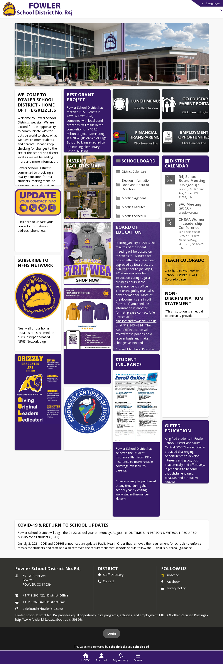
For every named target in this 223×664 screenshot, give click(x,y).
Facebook (173, 582)
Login (111, 633)
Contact (108, 581)
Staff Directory (113, 575)
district (108, 568)
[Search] (219, 9)
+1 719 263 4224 (34, 595)
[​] (87, 418)
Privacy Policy (176, 588)
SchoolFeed (141, 646)
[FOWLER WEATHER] (185, 369)
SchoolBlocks (118, 646)
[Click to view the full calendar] (167, 161)
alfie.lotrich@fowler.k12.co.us (43, 609)
